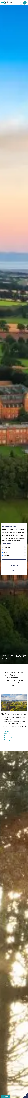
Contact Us (7, 733)
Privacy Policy (6, 543)
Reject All (14, 570)
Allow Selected (14, 565)
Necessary (7, 547)
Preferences (7, 550)
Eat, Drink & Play (8, 738)
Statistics (6, 552)
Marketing (6, 555)
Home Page (7, 740)
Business (6, 736)
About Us (6, 731)
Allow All (14, 561)
